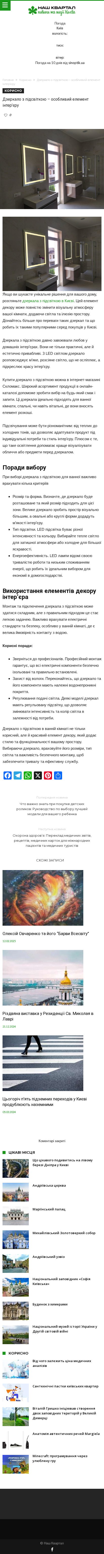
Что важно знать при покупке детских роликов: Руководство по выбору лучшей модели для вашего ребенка (52, 805)
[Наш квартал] (52, 5)
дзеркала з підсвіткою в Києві (48, 301)
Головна (8, 80)
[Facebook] (52, 1550)
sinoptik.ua (76, 63)
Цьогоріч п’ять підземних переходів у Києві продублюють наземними (45, 1101)
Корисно (25, 80)
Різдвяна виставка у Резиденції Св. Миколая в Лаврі (48, 1016)
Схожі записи (50, 860)
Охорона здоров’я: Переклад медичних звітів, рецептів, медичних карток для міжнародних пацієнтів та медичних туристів (52, 837)
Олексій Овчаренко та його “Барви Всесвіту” (46, 933)
